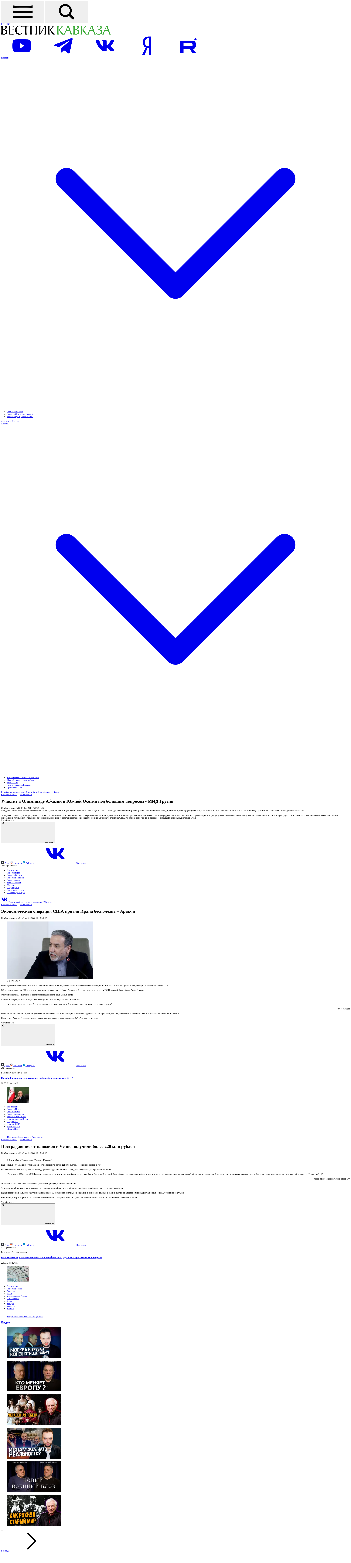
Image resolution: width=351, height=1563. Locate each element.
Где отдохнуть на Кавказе (19, 785)
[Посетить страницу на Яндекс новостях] (147, 55)
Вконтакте (81, 863)
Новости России (14, 1344)
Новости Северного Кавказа (20, 414)
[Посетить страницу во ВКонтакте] (105, 55)
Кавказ (10, 1357)
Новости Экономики (16, 1116)
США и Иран (13, 1129)
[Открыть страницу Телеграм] (63, 55)
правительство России (17, 1352)
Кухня (56, 792)
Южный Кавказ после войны (20, 780)
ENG (8, 24)
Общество (11, 1347)
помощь (10, 1364)
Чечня (9, 1349)
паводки (10, 1359)
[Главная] (56, 34)
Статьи (15, 421)
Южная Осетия (14, 882)
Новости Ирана (14, 1109)
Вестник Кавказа (9, 794)
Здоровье (48, 792)
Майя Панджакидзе (16, 892)
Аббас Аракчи (13, 1126)
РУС (3, 24)
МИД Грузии (13, 887)
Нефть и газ (12, 782)
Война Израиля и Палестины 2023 (23, 777)
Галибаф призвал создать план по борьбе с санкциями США (37, 1077)
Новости (17, 863)
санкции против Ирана (17, 1119)
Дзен (7, 863)
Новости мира (13, 873)
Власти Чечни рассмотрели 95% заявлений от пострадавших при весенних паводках (51, 1313)
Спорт (29, 792)
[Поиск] (66, 12)
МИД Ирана (12, 1121)
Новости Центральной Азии (20, 416)
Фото (34, 792)
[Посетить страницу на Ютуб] (22, 55)
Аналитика (6, 421)
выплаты (11, 1361)
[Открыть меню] (22, 12)
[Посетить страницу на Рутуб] (188, 55)
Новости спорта (14, 880)
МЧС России (13, 1354)
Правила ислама (14, 787)
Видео (41, 792)
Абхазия (10, 885)
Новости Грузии (14, 875)
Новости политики (15, 878)
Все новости (26, 794)
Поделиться (48, 842)
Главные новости (15, 411)
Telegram (30, 863)
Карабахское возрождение (13, 792)
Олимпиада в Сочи (16, 890)
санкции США (13, 1124)
